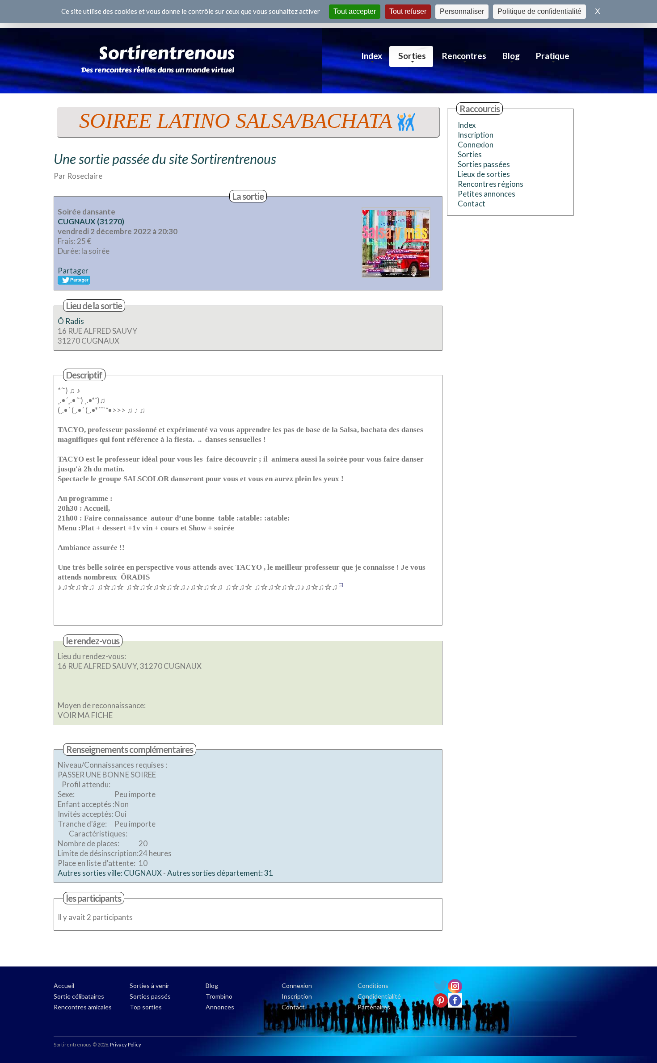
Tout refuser (407, 11)
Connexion (475, 144)
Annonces (220, 1007)
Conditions (373, 985)
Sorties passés (150, 996)
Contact (471, 203)
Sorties (412, 55)
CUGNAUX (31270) (91, 221)
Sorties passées (484, 164)
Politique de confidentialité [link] (539, 11)
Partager (73, 270)
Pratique (552, 55)
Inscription (475, 134)
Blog (511, 55)
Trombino (219, 996)
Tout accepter (354, 11)
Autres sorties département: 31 (220, 873)
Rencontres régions (490, 184)
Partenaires (374, 1007)
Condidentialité (379, 996)
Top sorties (146, 1007)
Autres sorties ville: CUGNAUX (110, 873)
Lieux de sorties (484, 174)
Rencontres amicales (83, 1007)
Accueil (64, 985)
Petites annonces (486, 193)
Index (371, 55)
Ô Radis (71, 321)
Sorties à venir (149, 985)
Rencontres (464, 55)
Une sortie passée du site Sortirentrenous (165, 159)
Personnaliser (462, 11)
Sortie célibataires (79, 996)
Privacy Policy (125, 1044)
